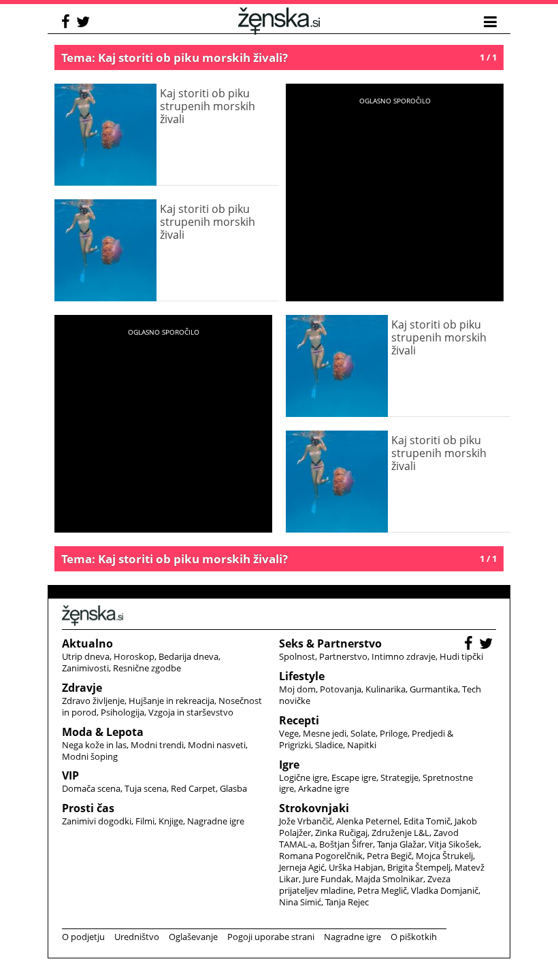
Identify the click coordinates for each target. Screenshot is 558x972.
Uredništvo (136, 937)
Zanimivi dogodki (96, 821)
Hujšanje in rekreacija (171, 700)
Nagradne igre (215, 821)
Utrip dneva (86, 656)
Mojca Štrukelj (444, 856)
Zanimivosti (85, 668)
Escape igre (353, 777)
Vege (289, 733)
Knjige (171, 821)
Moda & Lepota (103, 731)
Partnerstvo (343, 656)
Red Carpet (193, 788)
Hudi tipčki (461, 656)
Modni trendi (157, 745)
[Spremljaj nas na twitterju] (84, 23)
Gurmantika (434, 689)
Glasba (233, 788)
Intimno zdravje (404, 656)
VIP (70, 775)
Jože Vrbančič (305, 821)
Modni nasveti (217, 745)
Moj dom (297, 689)
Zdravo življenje (93, 700)
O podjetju (83, 937)
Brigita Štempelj (418, 867)
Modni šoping (90, 756)
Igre (289, 764)
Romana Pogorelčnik (321, 856)
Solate (363, 733)
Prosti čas (88, 808)
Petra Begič (389, 856)
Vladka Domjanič (444, 890)
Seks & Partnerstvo (330, 643)
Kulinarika (385, 689)
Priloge (394, 733)
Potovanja (340, 689)
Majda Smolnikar (389, 879)
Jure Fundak (327, 879)
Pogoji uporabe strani (270, 937)
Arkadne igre (323, 788)
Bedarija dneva (188, 656)
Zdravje (82, 687)
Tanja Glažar (401, 844)
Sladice (329, 745)
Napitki (361, 745)
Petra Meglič (382, 890)
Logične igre (303, 777)
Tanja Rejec (347, 902)
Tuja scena (146, 788)
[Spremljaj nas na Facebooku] (67, 23)
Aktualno (87, 643)
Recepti (299, 720)
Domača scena (91, 788)
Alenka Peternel (367, 821)
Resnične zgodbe (147, 668)
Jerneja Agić (302, 867)
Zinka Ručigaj (341, 832)
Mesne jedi (324, 733)
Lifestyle (302, 676)
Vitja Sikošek (454, 844)
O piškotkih (414, 937)
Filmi (144, 821)
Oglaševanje (193, 937)
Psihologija (122, 712)
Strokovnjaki (314, 808)
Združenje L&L (400, 832)
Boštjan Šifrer (346, 844)
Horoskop (134, 656)
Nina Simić (300, 902)
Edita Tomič (427, 821)
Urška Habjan (356, 867)
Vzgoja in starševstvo (190, 712)
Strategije (399, 777)
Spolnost (297, 656)
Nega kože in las (94, 745)
